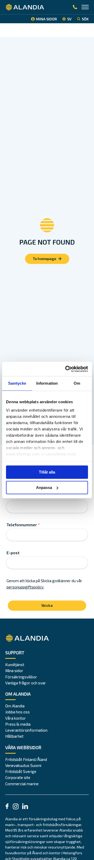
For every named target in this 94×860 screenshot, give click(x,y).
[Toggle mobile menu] (85, 8)
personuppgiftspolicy (25, 587)
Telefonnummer (23, 524)
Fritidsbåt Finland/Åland (26, 759)
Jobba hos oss (17, 711)
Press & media (18, 724)
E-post (13, 552)
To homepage (44, 258)
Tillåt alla (47, 472)
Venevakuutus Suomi (23, 765)
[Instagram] (16, 807)
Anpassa (44, 487)
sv (69, 19)
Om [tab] (77, 383)
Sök (85, 19)
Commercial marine (22, 783)
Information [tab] (47, 383)
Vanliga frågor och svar (25, 682)
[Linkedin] (25, 807)
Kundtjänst (14, 664)
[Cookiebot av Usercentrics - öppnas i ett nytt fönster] (66, 369)
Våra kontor (15, 718)
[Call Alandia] (75, 7)
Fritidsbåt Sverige (20, 771)
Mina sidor (14, 670)
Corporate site (17, 777)
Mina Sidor (46, 19)
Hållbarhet (14, 736)
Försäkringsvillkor (21, 676)
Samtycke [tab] (17, 383)
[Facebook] (7, 807)
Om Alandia (15, 705)
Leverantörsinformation (26, 730)
